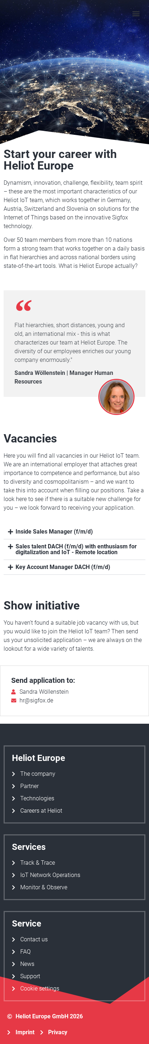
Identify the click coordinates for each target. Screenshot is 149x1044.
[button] (136, 13)
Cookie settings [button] (39, 988)
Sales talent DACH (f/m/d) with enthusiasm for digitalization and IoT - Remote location (76, 549)
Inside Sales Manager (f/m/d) (54, 531)
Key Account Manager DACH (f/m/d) (63, 567)
